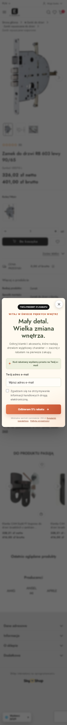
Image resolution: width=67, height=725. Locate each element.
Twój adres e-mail (17, 374)
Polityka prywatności (39, 421)
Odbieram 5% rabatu (33, 409)
